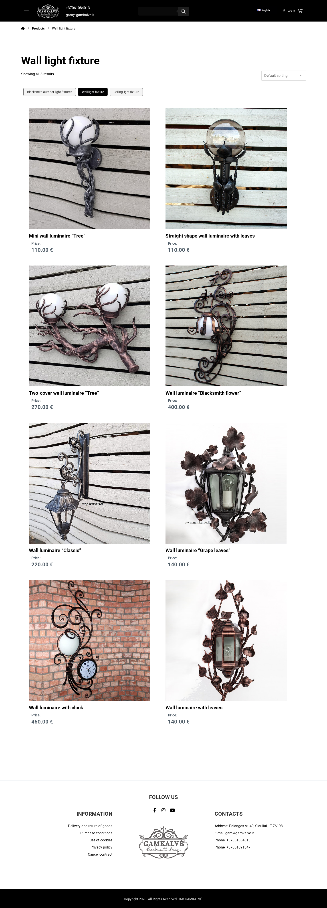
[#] (154, 810)
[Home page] (23, 28)
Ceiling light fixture (126, 92)
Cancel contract (100, 854)
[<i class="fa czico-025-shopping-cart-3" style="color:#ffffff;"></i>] (300, 10)
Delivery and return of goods (90, 826)
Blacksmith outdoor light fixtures (49, 92)
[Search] (183, 11)
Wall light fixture (93, 92)
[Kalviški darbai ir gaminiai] (48, 10)
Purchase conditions (96, 833)
